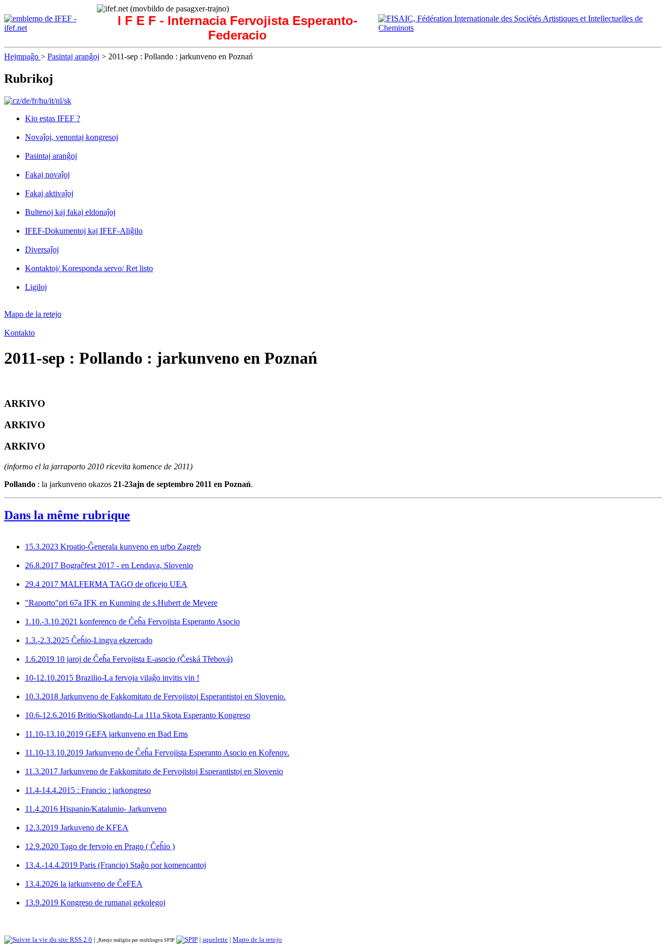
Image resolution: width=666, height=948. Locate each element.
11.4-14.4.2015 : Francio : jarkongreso (88, 790)
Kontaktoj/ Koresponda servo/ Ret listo (89, 268)
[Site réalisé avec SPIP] (187, 939)
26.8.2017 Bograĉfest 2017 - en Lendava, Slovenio (109, 565)
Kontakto (19, 332)
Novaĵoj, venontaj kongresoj (71, 137)
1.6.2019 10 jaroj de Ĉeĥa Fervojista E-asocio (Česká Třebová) (129, 659)
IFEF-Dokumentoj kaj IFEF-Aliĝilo (84, 230)
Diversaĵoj (42, 249)
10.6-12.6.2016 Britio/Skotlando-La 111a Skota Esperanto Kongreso (137, 715)
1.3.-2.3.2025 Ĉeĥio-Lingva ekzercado (88, 640)
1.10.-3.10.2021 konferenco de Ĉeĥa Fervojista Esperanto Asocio (132, 621)
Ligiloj (36, 287)
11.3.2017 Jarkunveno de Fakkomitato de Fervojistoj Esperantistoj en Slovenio (154, 771)
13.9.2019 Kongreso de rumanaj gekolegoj (95, 902)
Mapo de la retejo (32, 314)
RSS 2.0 (80, 939)
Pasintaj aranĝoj (73, 56)
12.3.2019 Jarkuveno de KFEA (77, 827)
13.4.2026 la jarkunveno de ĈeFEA (84, 883)
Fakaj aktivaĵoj (49, 193)
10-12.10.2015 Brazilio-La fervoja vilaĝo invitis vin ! (112, 677)
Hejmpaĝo (22, 56)
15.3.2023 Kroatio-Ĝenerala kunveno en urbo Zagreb (113, 546)
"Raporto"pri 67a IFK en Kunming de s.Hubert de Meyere (121, 602)
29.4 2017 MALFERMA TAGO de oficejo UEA (106, 584)
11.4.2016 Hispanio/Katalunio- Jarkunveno (95, 808)
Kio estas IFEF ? (52, 118)
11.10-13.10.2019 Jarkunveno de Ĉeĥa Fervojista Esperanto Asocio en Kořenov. (157, 752)
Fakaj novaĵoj (47, 174)
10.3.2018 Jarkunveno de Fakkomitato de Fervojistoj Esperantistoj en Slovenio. (155, 696)
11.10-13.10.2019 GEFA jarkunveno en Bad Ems (106, 733)
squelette (215, 939)
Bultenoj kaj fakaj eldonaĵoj (70, 212)
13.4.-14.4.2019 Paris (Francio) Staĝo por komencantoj (115, 865)
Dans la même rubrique (67, 515)
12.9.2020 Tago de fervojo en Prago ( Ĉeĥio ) (100, 846)
